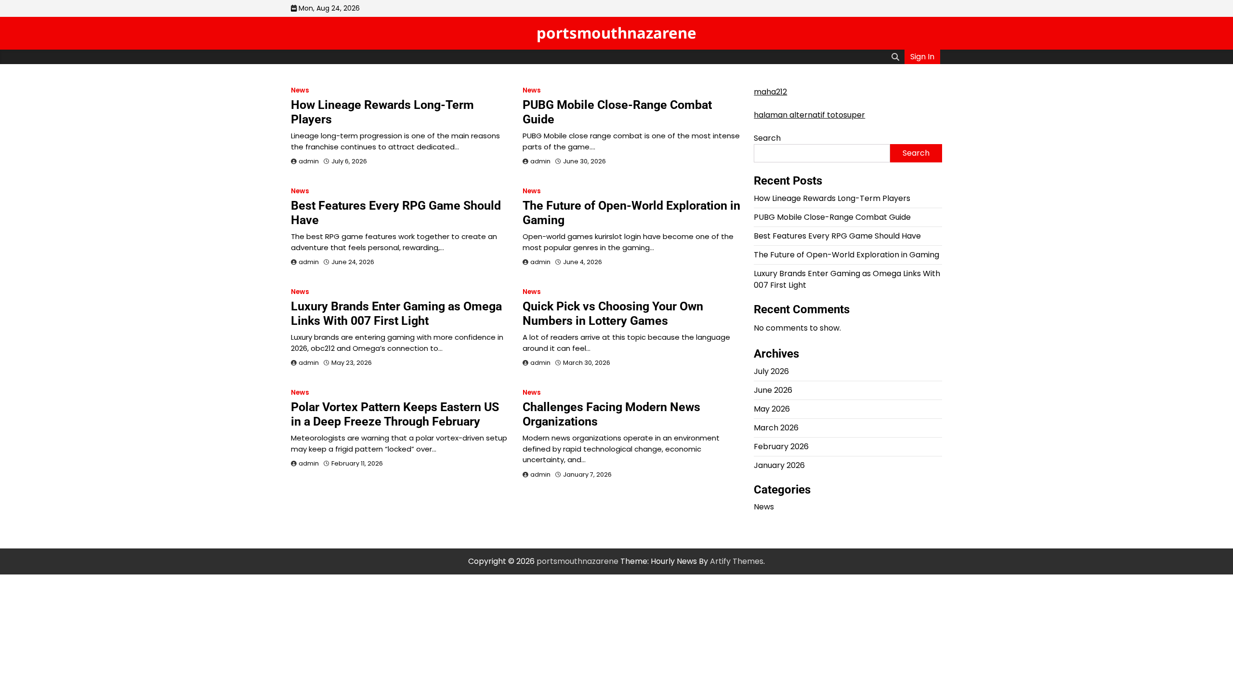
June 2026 (773, 390)
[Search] (895, 57)
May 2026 (772, 408)
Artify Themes (736, 561)
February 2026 (781, 446)
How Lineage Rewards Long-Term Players (832, 198)
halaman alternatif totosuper (809, 114)
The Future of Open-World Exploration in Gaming (846, 254)
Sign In (922, 56)
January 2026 (779, 465)
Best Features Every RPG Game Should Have (837, 235)
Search (767, 138)
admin (309, 161)
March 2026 (776, 427)
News (300, 90)
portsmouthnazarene (616, 33)
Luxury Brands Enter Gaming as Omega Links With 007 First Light (396, 313)
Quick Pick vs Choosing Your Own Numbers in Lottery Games (613, 313)
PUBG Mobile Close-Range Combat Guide (832, 217)
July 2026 (771, 371)
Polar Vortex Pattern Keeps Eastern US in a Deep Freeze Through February (395, 414)
